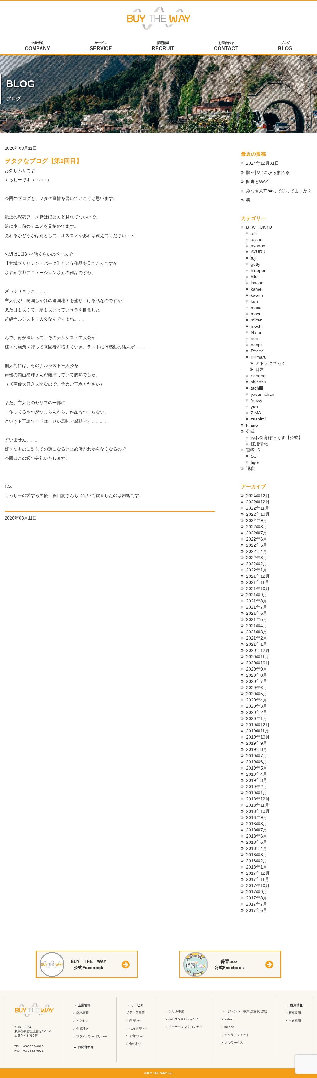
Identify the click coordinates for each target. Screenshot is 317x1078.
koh (254, 301)
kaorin (257, 295)
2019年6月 (256, 761)
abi (254, 233)
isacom (258, 282)
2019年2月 (256, 786)
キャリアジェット (236, 1035)
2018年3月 (256, 854)
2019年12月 (258, 724)
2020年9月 (256, 668)
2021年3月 (256, 631)
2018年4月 (256, 848)
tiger (255, 462)
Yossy (256, 400)
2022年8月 (256, 526)
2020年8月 (256, 675)
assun (257, 239)
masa (256, 307)
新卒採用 (295, 1013)
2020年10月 (258, 662)
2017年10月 (258, 885)
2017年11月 (257, 879)
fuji (253, 258)
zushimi (258, 418)
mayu (256, 313)
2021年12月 (258, 576)
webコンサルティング (183, 1019)
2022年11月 (257, 508)
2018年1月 (256, 867)
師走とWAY (257, 181)
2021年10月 (258, 588)
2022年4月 (256, 551)
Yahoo (229, 1019)
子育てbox (136, 1036)
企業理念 (82, 1028)
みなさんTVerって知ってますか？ (279, 190)
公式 (250, 431)
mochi (257, 326)
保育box (135, 1020)
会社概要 (82, 1013)
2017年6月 (256, 910)
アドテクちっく (270, 363)
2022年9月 (256, 520)
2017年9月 (256, 891)
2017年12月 (258, 873)
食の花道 (135, 1044)
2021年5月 (256, 619)
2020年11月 (257, 656)
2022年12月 (258, 501)
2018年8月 (256, 823)
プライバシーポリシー (91, 1036)
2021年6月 (256, 613)
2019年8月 (256, 749)
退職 (250, 468)
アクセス (82, 1020)
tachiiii (257, 388)
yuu (254, 406)
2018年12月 (258, 798)
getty (255, 264)
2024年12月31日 (262, 163)
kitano (252, 425)
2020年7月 (256, 681)
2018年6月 (256, 836)
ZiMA (256, 412)
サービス (101, 46)
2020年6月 (256, 687)
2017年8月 (256, 897)
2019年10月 (258, 737)
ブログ (285, 46)
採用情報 (163, 46)
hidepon (259, 270)
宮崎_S (253, 449)
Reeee (257, 350)
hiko (255, 276)
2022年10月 (258, 514)
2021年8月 (256, 600)
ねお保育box (138, 1028)
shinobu (258, 381)
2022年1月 (256, 569)
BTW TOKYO (259, 227)
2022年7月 (256, 532)
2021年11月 (257, 582)
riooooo (258, 375)
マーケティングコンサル (185, 1026)
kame (256, 289)
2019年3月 (256, 780)
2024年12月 (258, 495)
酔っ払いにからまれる (267, 172)
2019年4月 (256, 774)
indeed (229, 1026)
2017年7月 (256, 904)
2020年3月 (256, 706)
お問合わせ (226, 46)
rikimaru (259, 357)
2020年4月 (256, 699)
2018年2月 (256, 860)
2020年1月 (256, 718)
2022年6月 (256, 539)
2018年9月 (256, 817)
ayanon (258, 245)
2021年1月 (256, 644)
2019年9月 (256, 743)
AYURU (258, 251)
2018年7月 (256, 829)
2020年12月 (258, 650)
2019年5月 (256, 767)
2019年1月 (256, 792)
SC (254, 456)
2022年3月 (256, 557)
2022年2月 (256, 563)
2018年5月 (256, 842)
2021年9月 (256, 594)
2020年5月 (256, 693)
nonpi (256, 344)
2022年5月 (256, 545)
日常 (259, 369)
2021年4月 (256, 625)
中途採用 (295, 1020)
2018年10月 (258, 811)
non (254, 338)
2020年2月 (256, 712)
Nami (256, 332)
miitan (257, 319)
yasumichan (262, 394)
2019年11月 (257, 730)
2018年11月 (257, 805)
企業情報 (37, 46)
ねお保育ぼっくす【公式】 (277, 437)
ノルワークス (233, 1042)
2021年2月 (256, 638)
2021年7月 (256, 607)
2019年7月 (256, 755)
